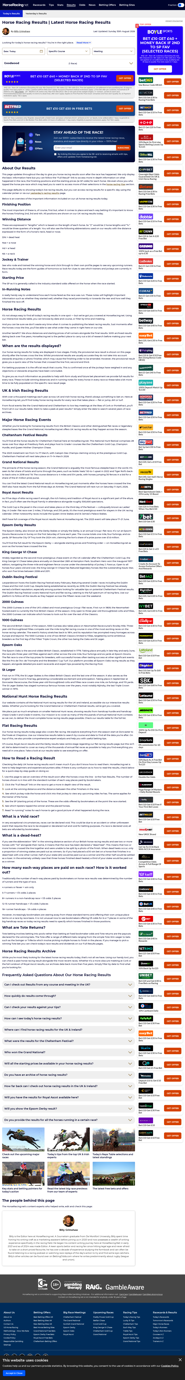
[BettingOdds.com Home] (15, 5)
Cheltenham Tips (130, 1324)
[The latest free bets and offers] (114, 1174)
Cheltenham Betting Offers (45, 1341)
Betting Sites (127, 5)
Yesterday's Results (36, 13)
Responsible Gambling (13, 1341)
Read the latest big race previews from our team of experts (67, 1190)
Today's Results (11, 13)
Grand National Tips (131, 1341)
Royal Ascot (68, 1334)
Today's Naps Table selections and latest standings (113, 1156)
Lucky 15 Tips (128, 1320)
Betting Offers (107, 5)
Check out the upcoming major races (20, 1156)
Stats (60, 5)
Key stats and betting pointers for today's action (22, 1190)
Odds (82, 5)
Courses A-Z (158, 1334)
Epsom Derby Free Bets (44, 1334)
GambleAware (135, 1294)
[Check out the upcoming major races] (23, 1139)
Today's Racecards (161, 1317)
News (92, 5)
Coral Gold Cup (99, 1324)
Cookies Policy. (170, 1366)
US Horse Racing (11, 1327)
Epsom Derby (69, 1327)
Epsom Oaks (68, 1331)
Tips (51, 5)
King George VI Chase (102, 1327)
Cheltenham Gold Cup (103, 1331)
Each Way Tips (129, 1327)
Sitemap (7, 1345)
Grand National (99, 1334)
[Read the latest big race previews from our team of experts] (68, 1174)
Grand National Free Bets (44, 1331)
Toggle (181, 5)
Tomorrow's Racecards (163, 1320)
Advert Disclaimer (174, 21)
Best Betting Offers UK (43, 1317)
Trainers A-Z (158, 1341)
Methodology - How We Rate (16, 1331)
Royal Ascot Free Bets (43, 1338)
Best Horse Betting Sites (44, 1327)
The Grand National (71, 1320)
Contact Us (8, 1324)
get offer (173, 81)
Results (71, 5)
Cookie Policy (9, 1338)
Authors (7, 1320)
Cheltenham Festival (72, 1317)
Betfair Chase (99, 1320)
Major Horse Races (161, 1324)
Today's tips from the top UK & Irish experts (68, 1156)
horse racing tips (115, 184)
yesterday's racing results (44, 193)
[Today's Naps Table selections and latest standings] (114, 1139)
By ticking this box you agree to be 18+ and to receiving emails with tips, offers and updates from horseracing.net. (92, 155)
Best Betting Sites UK (43, 1320)
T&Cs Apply (19, 92)
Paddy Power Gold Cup (103, 1317)
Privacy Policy (10, 1334)
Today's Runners (160, 1327)
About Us (8, 1317)
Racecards (39, 5)
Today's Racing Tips (131, 1317)
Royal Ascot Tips (130, 1334)
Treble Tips (127, 1331)
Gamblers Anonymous (153, 1294)
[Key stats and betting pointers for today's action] (23, 1174)
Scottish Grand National (73, 1324)
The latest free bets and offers (110, 1188)
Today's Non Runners (162, 1331)
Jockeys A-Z (158, 1338)
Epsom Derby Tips (131, 1338)
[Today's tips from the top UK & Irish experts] (68, 1139)
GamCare (123, 1294)
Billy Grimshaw (22, 31)
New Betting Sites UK (43, 1324)
